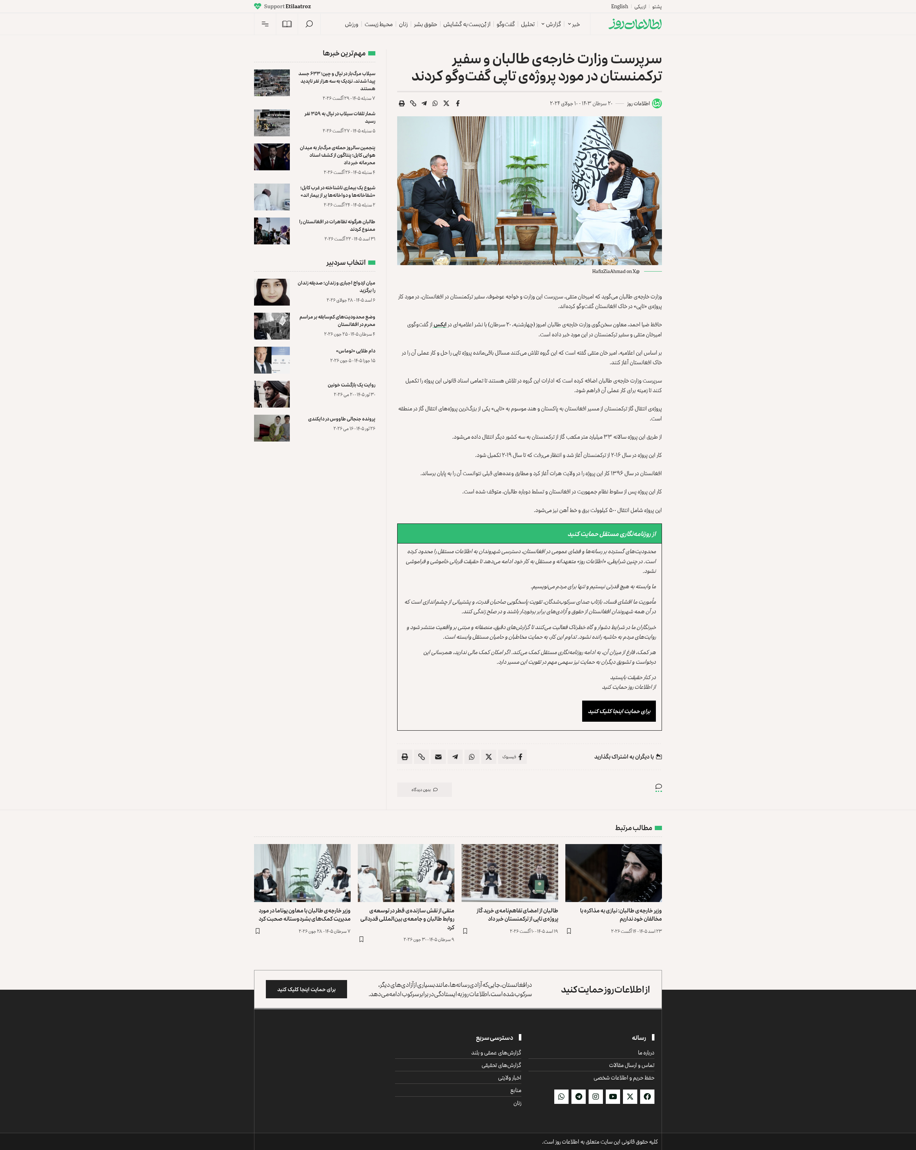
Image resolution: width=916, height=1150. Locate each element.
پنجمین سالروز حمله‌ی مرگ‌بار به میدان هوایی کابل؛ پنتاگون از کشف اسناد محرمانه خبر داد (337, 154)
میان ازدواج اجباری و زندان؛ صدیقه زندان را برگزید (336, 286)
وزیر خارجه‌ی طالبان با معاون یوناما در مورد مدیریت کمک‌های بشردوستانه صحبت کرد (305, 914)
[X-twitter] (630, 1097)
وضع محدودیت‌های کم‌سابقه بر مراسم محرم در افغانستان (337, 320)
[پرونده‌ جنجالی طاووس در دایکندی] (272, 428)
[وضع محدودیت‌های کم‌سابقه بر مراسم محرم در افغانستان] (272, 326)
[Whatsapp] (561, 1097)
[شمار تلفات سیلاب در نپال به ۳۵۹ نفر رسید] (272, 122)
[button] (309, 24)
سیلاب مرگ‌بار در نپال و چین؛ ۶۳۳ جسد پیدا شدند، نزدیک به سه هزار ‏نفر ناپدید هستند (336, 80)
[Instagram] (596, 1097)
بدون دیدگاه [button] (421, 789)
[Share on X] (447, 103)
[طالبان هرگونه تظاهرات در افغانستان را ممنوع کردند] (272, 231)
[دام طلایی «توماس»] (272, 360)
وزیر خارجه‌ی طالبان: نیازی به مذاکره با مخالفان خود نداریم (621, 914)
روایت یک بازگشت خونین (351, 384)
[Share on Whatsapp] (435, 103)
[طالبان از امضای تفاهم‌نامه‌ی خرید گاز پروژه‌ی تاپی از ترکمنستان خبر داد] (510, 873)
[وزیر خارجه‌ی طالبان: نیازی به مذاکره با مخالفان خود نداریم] (613, 873)
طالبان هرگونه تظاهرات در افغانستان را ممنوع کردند (337, 225)
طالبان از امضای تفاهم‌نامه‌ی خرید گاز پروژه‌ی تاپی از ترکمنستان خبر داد (517, 914)
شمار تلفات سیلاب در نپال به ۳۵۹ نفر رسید (339, 117)
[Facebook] (647, 1097)
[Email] (438, 757)
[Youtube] (613, 1097)
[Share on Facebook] (458, 103)
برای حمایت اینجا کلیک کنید (619, 711)
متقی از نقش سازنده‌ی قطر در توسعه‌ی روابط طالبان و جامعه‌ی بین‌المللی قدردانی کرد (407, 918)
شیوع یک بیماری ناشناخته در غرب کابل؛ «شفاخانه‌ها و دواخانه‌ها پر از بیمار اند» (337, 191)
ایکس (440, 324)
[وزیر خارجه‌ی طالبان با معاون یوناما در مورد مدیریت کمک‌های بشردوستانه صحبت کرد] (302, 873)
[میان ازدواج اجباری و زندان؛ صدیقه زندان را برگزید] (272, 292)
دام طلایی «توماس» (355, 350)
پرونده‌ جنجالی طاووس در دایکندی (341, 418)
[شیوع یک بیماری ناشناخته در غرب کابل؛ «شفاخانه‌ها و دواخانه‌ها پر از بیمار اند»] (272, 197)
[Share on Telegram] (424, 103)
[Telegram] (578, 1097)
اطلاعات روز (638, 103)
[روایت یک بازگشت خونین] (272, 394)
